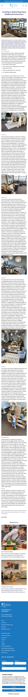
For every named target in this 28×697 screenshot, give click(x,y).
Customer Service (5, 635)
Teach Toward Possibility (7, 551)
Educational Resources (7, 625)
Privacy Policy (22, 683)
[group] (14, 1)
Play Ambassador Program (8, 650)
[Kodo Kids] (14, 5)
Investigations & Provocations (19, 512)
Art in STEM (6, 510)
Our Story (3, 622)
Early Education (23, 510)
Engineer (11, 512)
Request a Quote (5, 629)
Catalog (3, 627)
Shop (2, 620)
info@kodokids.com (6, 609)
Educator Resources (5, 512)
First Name (4, 661)
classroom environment (15, 510)
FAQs (2, 642)
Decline (14, 690)
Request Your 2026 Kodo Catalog (14, 1)
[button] (23, 5)
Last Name (16, 661)
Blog (9, 510)
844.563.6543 (4, 611)
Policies (3, 644)
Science (2, 513)
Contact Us (4, 637)
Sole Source (4, 652)
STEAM (6, 513)
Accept (14, 687)
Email (3, 666)
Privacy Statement (6, 646)
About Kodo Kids (5, 633)
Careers (3, 639)
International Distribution (7, 648)
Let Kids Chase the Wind (7, 587)
